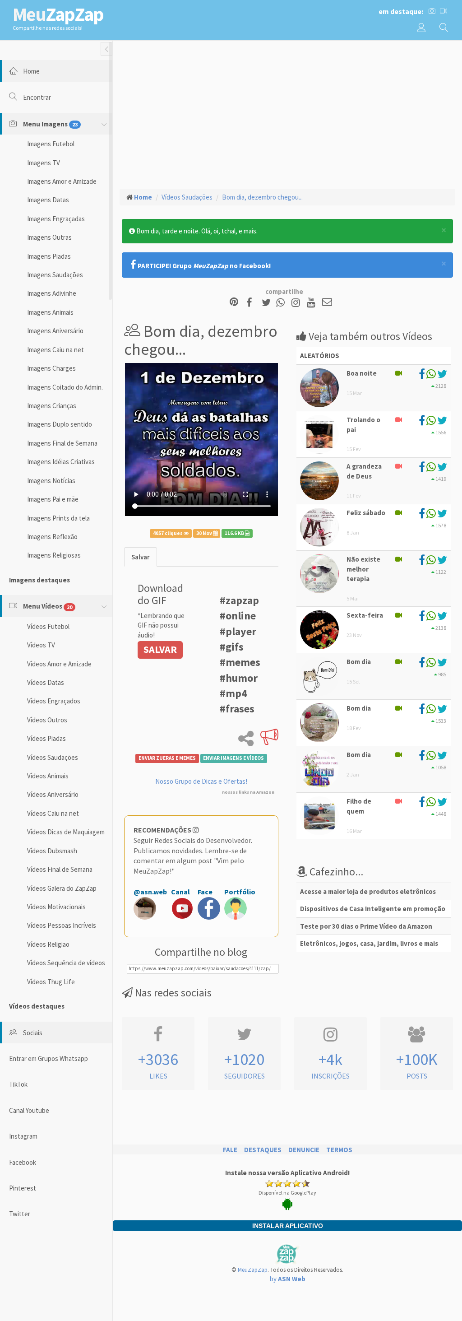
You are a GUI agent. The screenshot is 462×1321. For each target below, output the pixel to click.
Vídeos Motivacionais (56, 906)
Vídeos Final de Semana (59, 869)
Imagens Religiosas (54, 555)
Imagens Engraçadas (56, 218)
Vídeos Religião (48, 944)
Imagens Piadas (49, 256)
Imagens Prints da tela (58, 518)
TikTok (18, 1084)
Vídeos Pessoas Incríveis (61, 925)
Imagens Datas (48, 199)
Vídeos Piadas (46, 738)
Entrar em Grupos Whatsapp (48, 1058)
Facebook (22, 1162)
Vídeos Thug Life (51, 981)
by (287, 1278)
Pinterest (22, 1188)
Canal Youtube (29, 1110)
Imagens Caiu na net (55, 349)
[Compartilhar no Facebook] (252, 302)
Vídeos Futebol (48, 626)
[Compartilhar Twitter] (268, 302)
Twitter (19, 1213)
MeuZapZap (253, 1270)
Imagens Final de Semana (62, 443)
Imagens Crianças (51, 405)
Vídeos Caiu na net (53, 813)
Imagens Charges (51, 368)
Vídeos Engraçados (53, 701)
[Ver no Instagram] (297, 302)
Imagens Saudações (55, 274)
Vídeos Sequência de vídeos (66, 962)
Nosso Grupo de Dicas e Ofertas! (201, 781)
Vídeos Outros (47, 720)
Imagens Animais (50, 312)
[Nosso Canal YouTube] (312, 302)
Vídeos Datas (45, 682)
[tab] (140, 557)
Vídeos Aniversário (53, 794)
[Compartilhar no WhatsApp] (282, 302)
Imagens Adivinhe (51, 293)
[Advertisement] (287, 113)
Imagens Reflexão (52, 536)
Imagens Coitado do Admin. (65, 387)
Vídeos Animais (48, 776)
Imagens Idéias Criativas (61, 461)
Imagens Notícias (51, 480)
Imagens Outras (49, 237)
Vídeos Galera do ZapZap (62, 888)
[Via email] (327, 302)
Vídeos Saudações (52, 757)
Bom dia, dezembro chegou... (262, 197)
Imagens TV (43, 162)
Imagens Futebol (50, 144)
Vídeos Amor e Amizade (59, 664)
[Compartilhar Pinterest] (234, 302)
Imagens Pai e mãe (53, 499)
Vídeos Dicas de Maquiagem (66, 832)
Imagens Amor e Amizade (62, 181)
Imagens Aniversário (55, 330)
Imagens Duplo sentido (59, 424)
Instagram (23, 1136)
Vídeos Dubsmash (52, 851)
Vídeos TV (41, 645)
